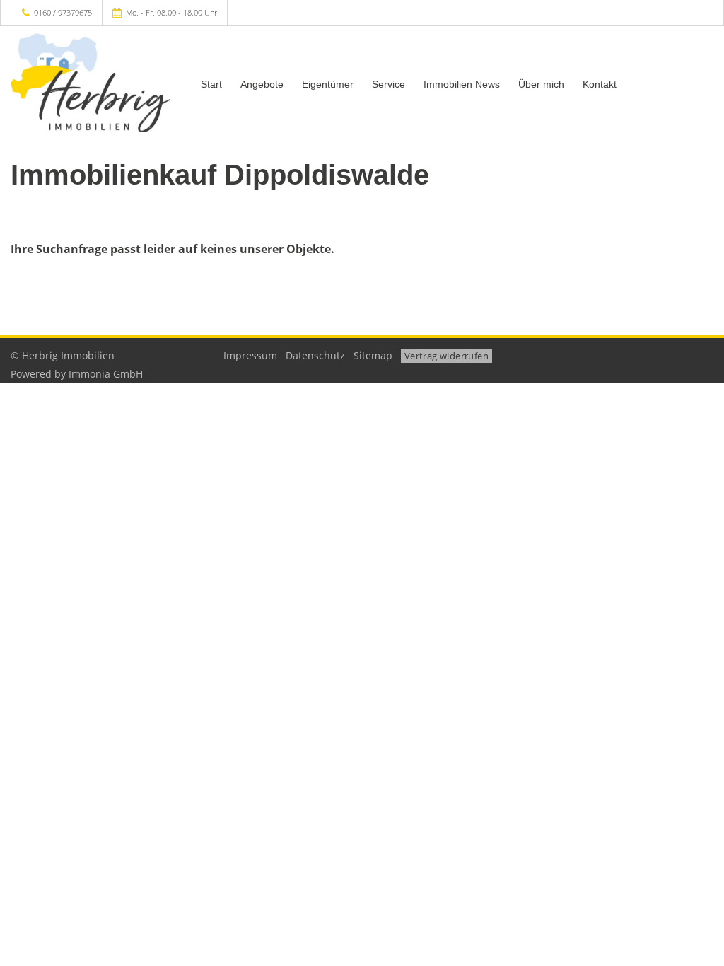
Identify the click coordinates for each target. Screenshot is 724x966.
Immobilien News (462, 84)
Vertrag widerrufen (446, 355)
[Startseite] (90, 82)
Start (211, 84)
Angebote (262, 84)
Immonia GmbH (106, 373)
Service (388, 84)
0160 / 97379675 (63, 12)
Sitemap (373, 355)
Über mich (541, 84)
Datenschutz (315, 355)
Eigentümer (328, 84)
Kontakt (600, 84)
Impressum (250, 355)
